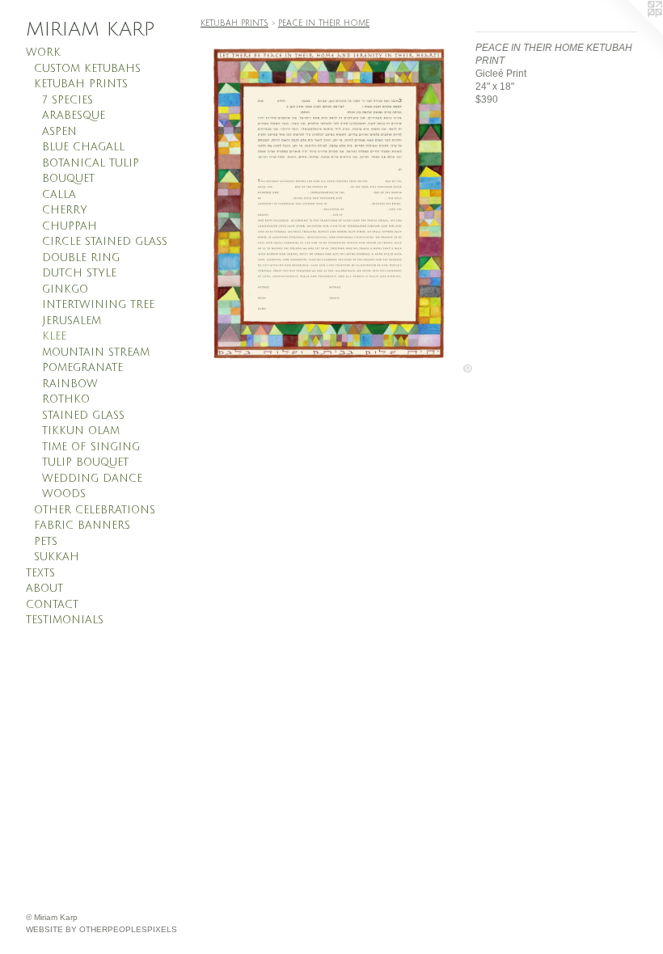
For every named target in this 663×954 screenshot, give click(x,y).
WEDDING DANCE (92, 478)
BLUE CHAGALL (83, 147)
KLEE (54, 336)
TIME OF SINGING (91, 447)
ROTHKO (66, 399)
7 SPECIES (67, 100)
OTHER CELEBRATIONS (94, 510)
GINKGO (65, 289)
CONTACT (52, 604)
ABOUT (44, 588)
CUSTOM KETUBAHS (87, 68)
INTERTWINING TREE (98, 304)
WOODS (64, 494)
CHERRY (64, 210)
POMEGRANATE (82, 368)
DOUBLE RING (81, 258)
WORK (43, 52)
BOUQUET (68, 178)
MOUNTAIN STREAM (96, 352)
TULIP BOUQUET (85, 462)
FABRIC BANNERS (82, 525)
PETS (45, 541)
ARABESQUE (73, 115)
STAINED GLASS (83, 415)
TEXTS (40, 573)
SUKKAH (56, 557)
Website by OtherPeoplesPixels (101, 929)
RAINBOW (70, 384)
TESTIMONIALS (64, 620)
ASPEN (59, 131)
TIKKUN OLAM (81, 431)
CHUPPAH (69, 226)
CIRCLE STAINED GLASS (104, 241)
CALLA (59, 195)
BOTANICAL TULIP (90, 163)
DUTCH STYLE (79, 273)
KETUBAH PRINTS (81, 84)
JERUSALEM (71, 321)
